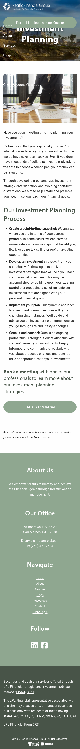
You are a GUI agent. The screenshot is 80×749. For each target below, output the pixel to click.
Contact (9, 75)
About (7, 36)
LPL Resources (14, 65)
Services (9, 45)
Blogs (7, 55)
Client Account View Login (22, 85)
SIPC (30, 692)
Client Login (40, 612)
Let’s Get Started (40, 407)
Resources (40, 600)
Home (7, 26)
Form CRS (31, 725)
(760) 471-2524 (42, 546)
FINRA (20, 692)
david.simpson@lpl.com (41, 541)
